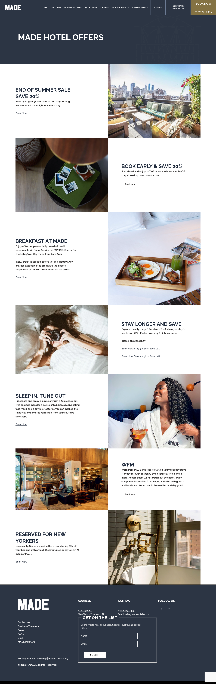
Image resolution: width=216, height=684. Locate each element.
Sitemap (41, 658)
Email (83, 644)
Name (84, 636)
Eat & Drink (91, 7)
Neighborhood (140, 7)
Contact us (24, 622)
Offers (105, 7)
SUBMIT (95, 655)
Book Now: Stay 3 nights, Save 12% (140, 348)
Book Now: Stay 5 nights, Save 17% (140, 356)
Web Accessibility (58, 658)
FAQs (21, 634)
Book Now (203, 3)
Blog (20, 638)
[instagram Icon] (169, 609)
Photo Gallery (52, 7)
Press (21, 630)
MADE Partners (26, 641)
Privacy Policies (26, 658)
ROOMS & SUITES (73, 7)
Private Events (120, 7)
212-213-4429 (203, 11)
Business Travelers (28, 626)
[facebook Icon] (161, 609)
